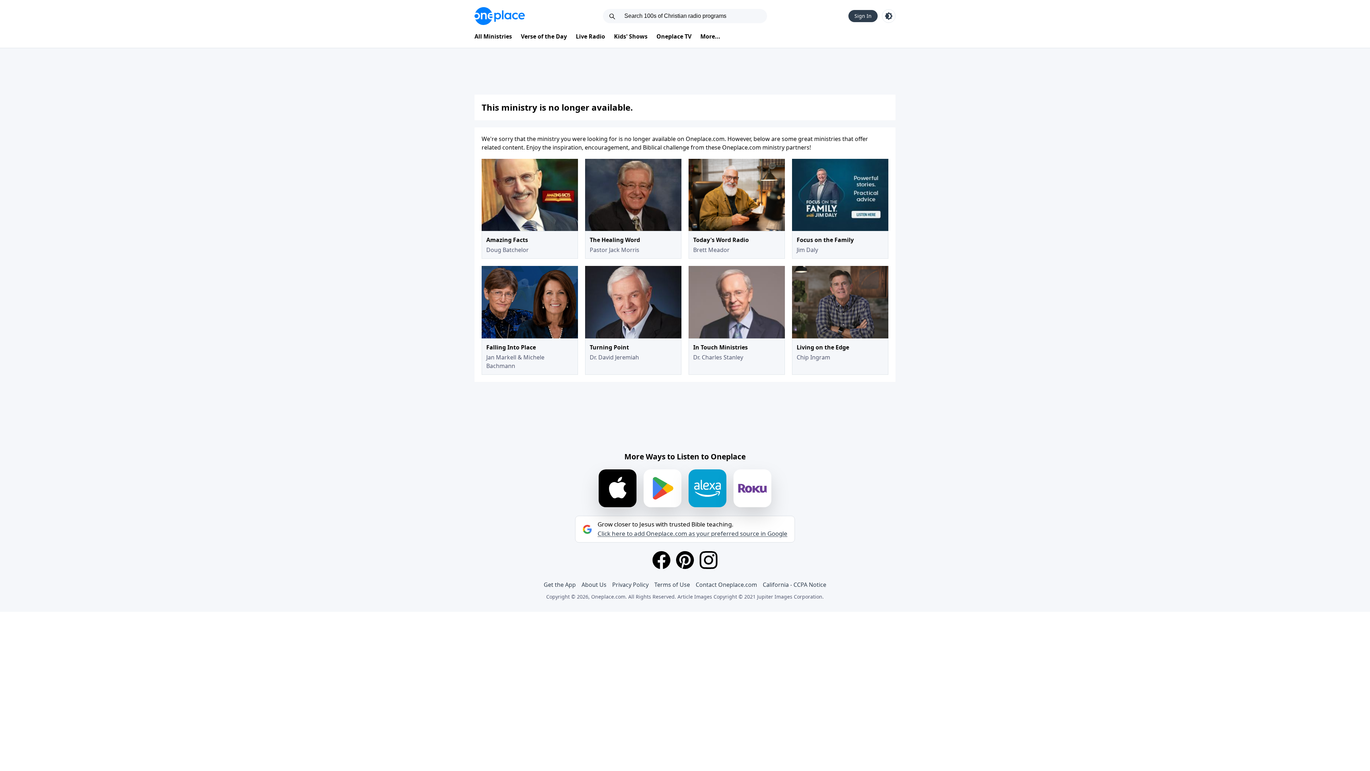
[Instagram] (708, 560)
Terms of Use (672, 585)
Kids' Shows (631, 36)
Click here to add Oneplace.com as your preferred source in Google (692, 534)
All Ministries (493, 36)
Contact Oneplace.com (726, 585)
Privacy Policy (630, 585)
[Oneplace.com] (500, 16)
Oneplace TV (673, 36)
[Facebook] (661, 560)
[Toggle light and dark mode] (888, 16)
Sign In (863, 15)
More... (710, 36)
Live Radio (590, 36)
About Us (594, 585)
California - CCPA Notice (794, 585)
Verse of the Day (544, 36)
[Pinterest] (685, 560)
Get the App (560, 585)
